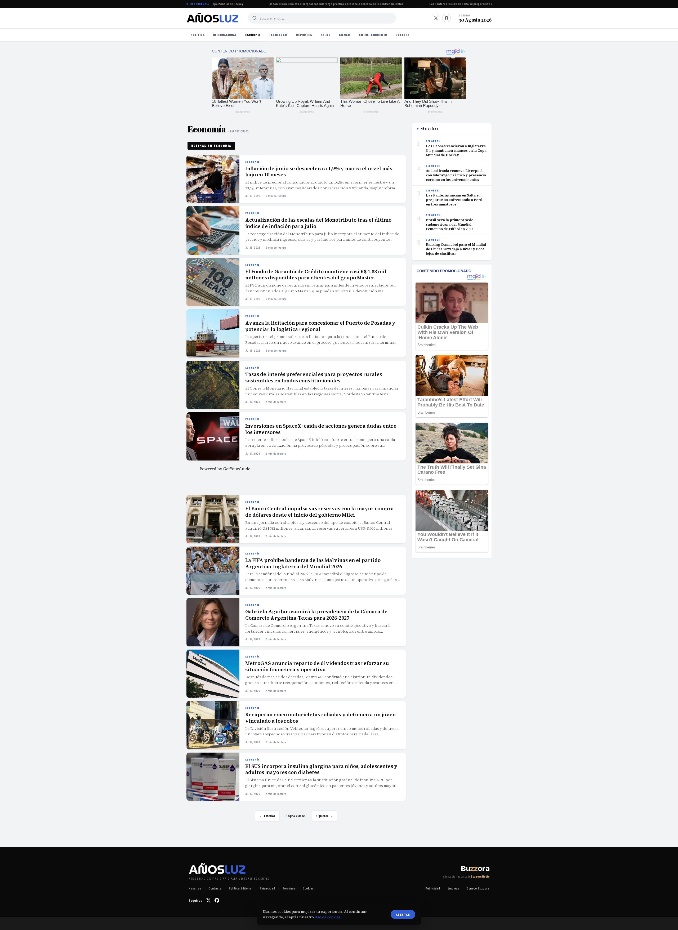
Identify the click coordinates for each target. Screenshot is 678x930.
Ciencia (345, 35)
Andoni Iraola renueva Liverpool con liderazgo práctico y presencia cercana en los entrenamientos (330, 4)
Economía (252, 35)
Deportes (304, 35)
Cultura (402, 35)
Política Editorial (240, 888)
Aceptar (403, 914)
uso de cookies (328, 917)
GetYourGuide (236, 469)
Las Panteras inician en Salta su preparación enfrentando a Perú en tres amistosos (479, 4)
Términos (288, 888)
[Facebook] (446, 18)
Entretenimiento (373, 35)
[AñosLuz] (212, 18)
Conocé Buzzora (478, 888)
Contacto (214, 888)
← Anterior (267, 816)
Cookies (308, 888)
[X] (436, 18)
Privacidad (267, 888)
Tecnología (278, 35)
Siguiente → (324, 816)
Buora (475, 868)
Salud (326, 35)
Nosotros (195, 888)
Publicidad (432, 888)
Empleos (453, 888)
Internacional (225, 35)
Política (197, 35)
